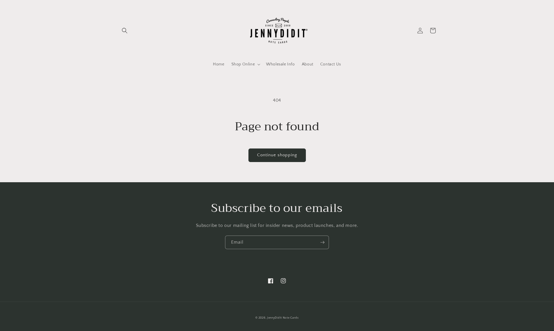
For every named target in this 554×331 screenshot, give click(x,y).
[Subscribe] (322, 242)
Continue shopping (277, 155)
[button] (124, 30)
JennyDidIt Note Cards (283, 317)
